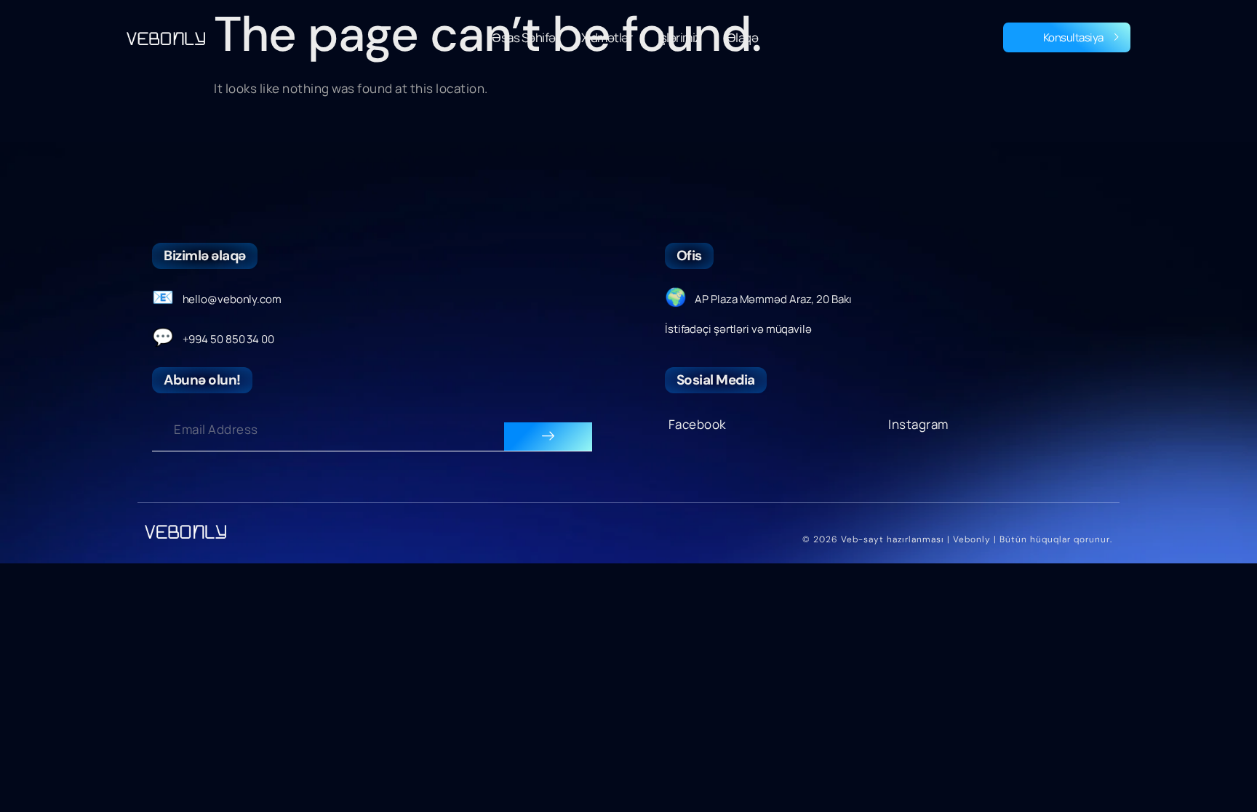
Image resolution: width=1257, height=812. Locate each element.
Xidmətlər (607, 37)
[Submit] (548, 436)
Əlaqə (743, 37)
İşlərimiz (679, 37)
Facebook (697, 424)
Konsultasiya (1073, 37)
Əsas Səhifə (524, 37)
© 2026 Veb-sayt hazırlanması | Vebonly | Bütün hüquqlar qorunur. (957, 539)
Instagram (918, 424)
